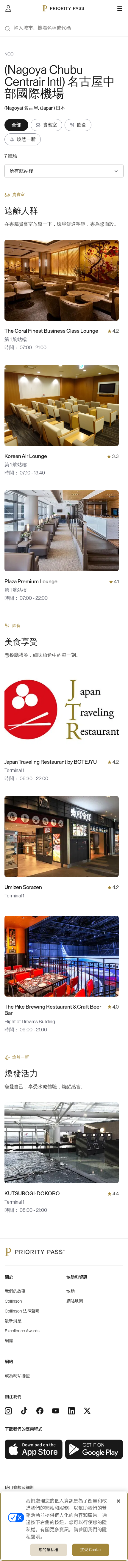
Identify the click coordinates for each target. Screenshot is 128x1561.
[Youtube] (55, 1410)
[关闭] (118, 1501)
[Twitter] (87, 1410)
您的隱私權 (48, 1550)
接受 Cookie (90, 1550)
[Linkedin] (71, 1410)
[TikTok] (24, 1410)
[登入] (8, 8)
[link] (34, 1449)
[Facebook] (39, 1410)
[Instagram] (8, 1410)
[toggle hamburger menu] (119, 8)
